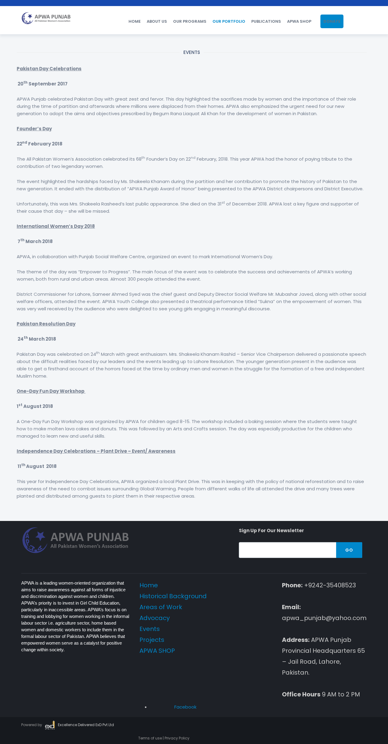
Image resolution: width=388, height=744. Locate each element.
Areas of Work (160, 607)
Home (135, 21)
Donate (331, 21)
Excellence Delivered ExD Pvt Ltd (86, 724)
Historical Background (173, 596)
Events (149, 629)
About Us (157, 21)
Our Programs (189, 21)
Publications (266, 21)
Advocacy (154, 618)
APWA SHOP (299, 21)
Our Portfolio (228, 21)
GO (349, 550)
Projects (151, 640)
